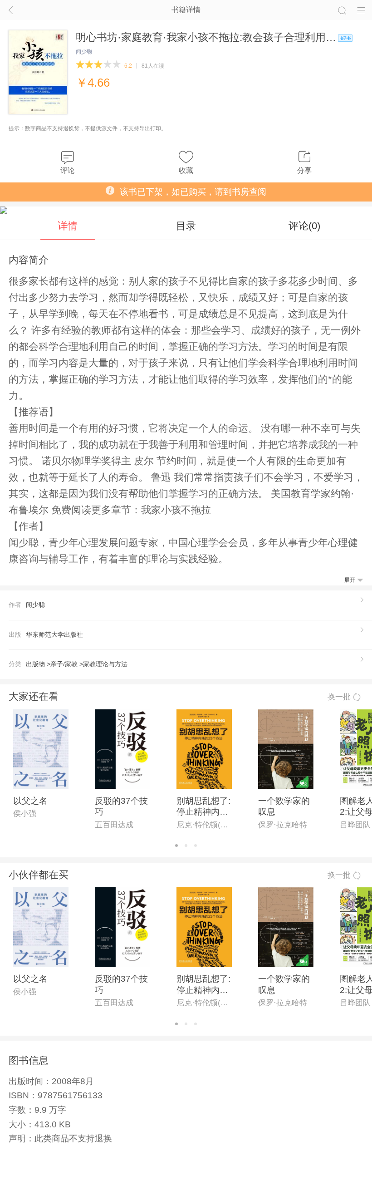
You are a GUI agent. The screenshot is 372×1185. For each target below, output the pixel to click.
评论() (304, 225)
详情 (68, 225)
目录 (186, 225)
